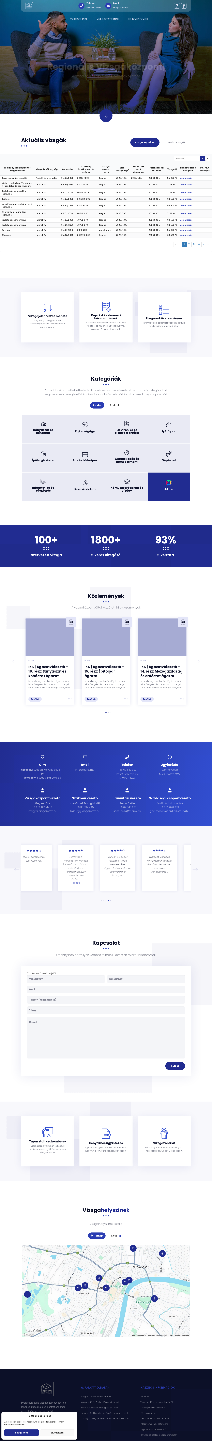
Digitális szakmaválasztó (153, 1429)
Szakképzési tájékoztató (152, 1407)
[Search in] (207, 158)
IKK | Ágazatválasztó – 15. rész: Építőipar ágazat (104, 671)
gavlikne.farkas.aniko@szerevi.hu (169, 811)
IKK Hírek (144, 1396)
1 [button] (184, 244)
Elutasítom (57, 1432)
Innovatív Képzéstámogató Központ (99, 1407)
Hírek (31, 660)
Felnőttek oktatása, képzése (154, 1418)
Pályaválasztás (148, 1413)
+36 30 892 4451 (84, 807)
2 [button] (189, 244)
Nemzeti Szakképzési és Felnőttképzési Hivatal (104, 1413)
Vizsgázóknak (79, 19)
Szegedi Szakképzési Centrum (96, 1396)
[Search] (202, 158)
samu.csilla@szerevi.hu (127, 811)
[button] (197, 661)
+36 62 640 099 (127, 807)
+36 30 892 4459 (42, 807)
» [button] (208, 244)
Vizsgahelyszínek (145, 142)
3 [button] (194, 244)
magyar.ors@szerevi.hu (42, 811)
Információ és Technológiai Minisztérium (101, 1402)
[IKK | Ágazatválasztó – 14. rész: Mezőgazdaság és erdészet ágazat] (162, 637)
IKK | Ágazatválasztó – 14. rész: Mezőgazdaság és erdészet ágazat (161, 671)
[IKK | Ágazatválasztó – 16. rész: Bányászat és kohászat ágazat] (50, 637)
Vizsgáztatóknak (108, 19)
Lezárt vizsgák (176, 142)
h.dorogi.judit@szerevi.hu (85, 811)
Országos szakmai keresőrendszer (158, 1434)
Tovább (43, 435)
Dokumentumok (138, 19)
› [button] (203, 244)
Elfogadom (21, 1432)
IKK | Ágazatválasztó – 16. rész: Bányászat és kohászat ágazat (48, 671)
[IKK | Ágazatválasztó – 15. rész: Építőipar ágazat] (106, 637)
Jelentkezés (186, 178)
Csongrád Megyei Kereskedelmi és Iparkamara (105, 1418)
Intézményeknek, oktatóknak (154, 1424)
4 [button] (199, 244)
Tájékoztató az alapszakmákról (156, 1402)
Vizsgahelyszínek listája (106, 1224)
